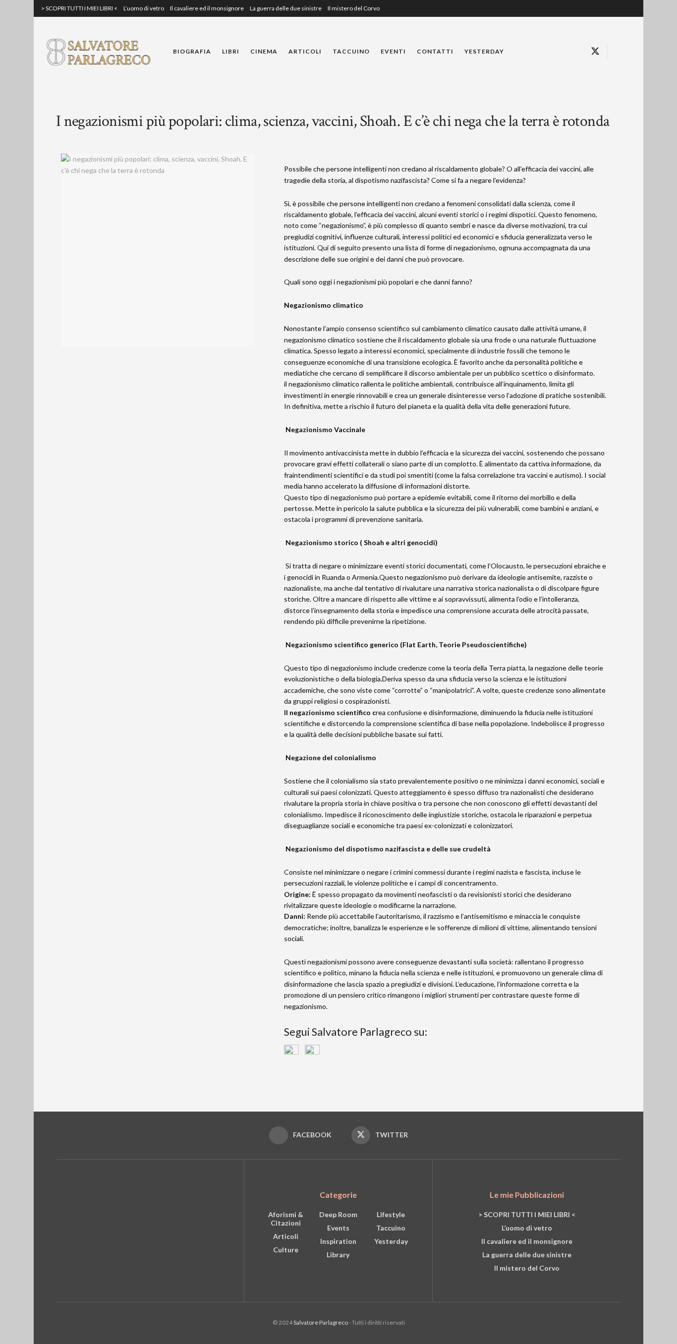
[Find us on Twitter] (595, 51)
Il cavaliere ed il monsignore (207, 8)
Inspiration (338, 1241)
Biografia (192, 51)
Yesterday (484, 51)
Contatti (435, 51)
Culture (285, 1249)
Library (338, 1254)
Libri (230, 51)
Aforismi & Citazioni (285, 1218)
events (338, 1228)
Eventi (393, 51)
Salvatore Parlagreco (320, 1322)
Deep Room (338, 1214)
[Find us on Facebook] (577, 51)
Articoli (305, 51)
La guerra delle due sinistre (286, 8)
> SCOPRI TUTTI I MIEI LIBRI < (79, 8)
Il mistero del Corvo (354, 8)
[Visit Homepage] (100, 51)
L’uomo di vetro (143, 8)
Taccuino (351, 51)
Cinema (264, 51)
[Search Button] (618, 51)
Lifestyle (391, 1214)
